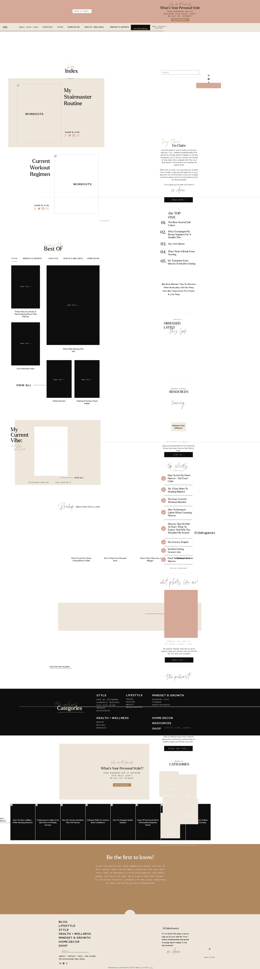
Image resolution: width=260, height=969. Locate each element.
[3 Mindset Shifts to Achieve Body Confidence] (97, 822)
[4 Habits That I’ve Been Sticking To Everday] (198, 822)
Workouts (34, 114)
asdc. (151, 967)
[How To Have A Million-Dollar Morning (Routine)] (22, 822)
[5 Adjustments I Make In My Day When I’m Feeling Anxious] (47, 822)
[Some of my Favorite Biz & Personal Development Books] (148, 822)
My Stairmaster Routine (78, 97)
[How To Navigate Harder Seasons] (123, 822)
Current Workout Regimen (40, 168)
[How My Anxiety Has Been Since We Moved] (72, 822)
